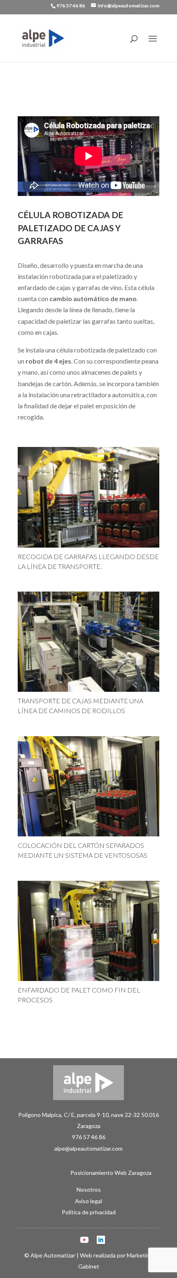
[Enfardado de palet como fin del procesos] (88, 981)
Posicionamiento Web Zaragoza (88, 1172)
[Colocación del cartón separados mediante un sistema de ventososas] (88, 836)
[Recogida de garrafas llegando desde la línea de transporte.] (88, 547)
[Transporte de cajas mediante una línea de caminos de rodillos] (88, 691)
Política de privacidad (89, 1212)
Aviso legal (88, 1200)
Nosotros (89, 1189)
